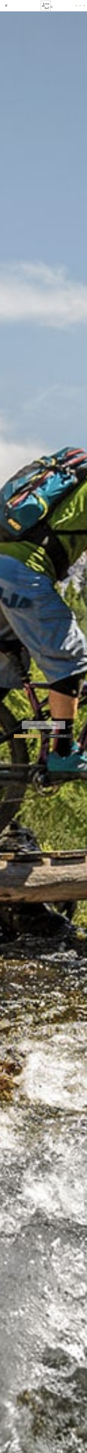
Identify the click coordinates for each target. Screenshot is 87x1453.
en (80, 5)
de (76, 5)
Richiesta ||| (27, 736)
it (84, 5)
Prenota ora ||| (58, 736)
